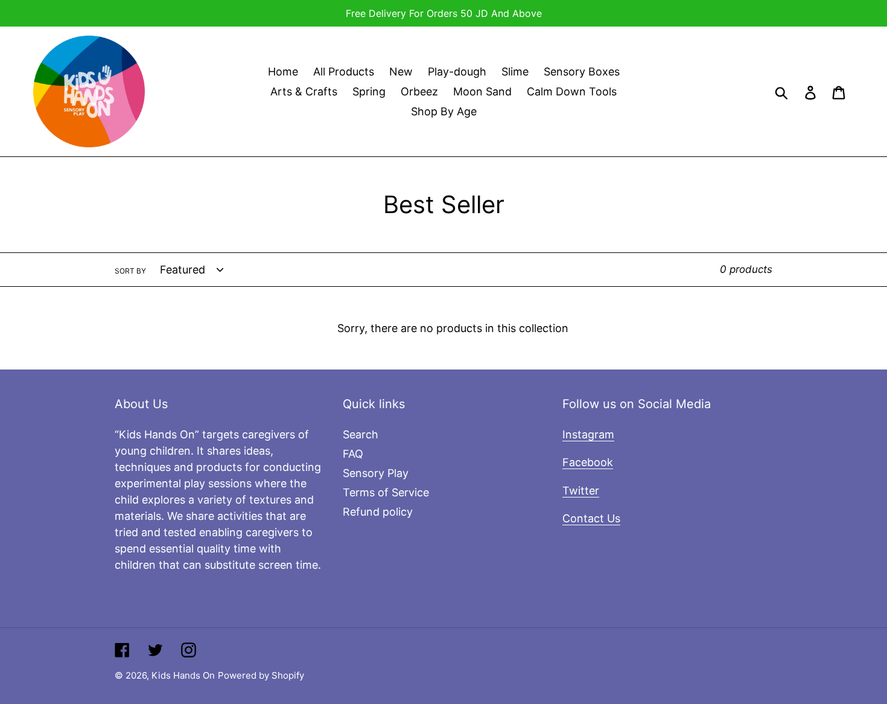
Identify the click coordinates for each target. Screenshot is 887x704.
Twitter (580, 490)
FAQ (353, 453)
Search (360, 434)
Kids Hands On (183, 675)
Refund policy (378, 511)
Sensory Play (376, 473)
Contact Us (591, 518)
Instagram (588, 434)
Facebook (587, 462)
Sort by (130, 270)
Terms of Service (386, 492)
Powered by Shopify (261, 675)
